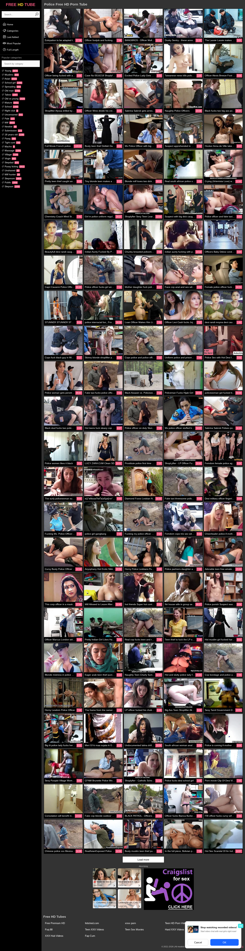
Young (11, 70)
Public (10, 182)
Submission (13, 130)
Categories (12, 30)
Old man (12, 90)
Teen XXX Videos (94, 929)
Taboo (10, 94)
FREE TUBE (20, 4)
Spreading (12, 86)
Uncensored (13, 114)
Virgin (10, 158)
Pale (9, 118)
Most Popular (13, 43)
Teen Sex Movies (134, 929)
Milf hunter (12, 174)
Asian (10, 78)
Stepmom (12, 178)
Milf (9, 122)
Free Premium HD (55, 923)
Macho (9, 146)
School (11, 106)
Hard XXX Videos (174, 929)
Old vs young (14, 98)
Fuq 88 (48, 929)
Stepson (12, 186)
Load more (143, 859)
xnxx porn (130, 923)
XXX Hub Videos (54, 935)
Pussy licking (14, 166)
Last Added (12, 37)
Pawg (10, 138)
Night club (11, 110)
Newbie (10, 126)
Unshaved (11, 170)
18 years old (14, 134)
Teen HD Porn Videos (176, 923)
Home (9, 24)
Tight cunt (12, 142)
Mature (11, 102)
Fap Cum (90, 935)
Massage (12, 150)
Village (11, 154)
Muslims (11, 74)
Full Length (12, 49)
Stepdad (11, 162)
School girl (13, 82)
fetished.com (92, 923)
